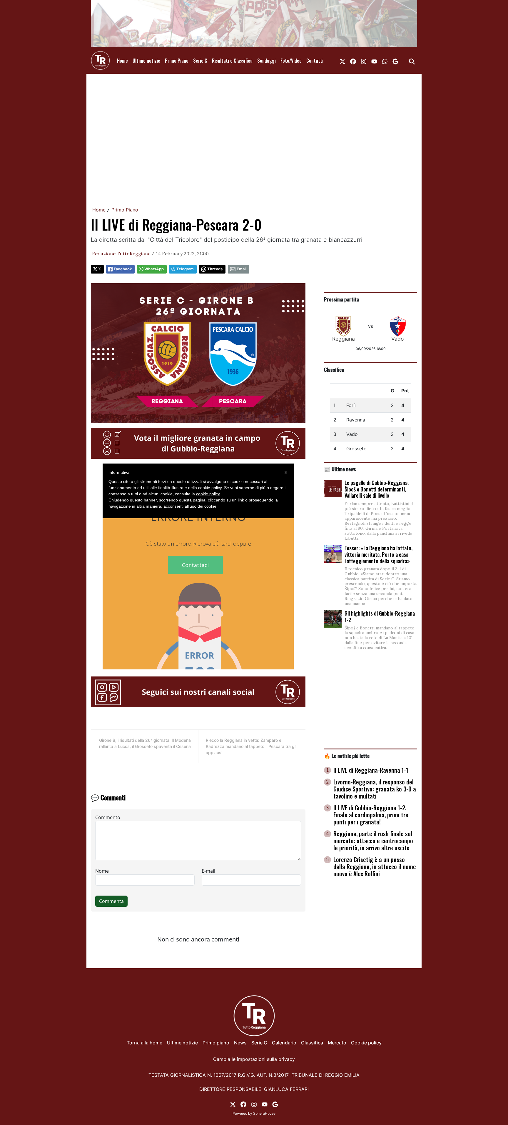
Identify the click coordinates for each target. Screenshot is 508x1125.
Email (241, 269)
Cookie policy (366, 1043)
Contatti (314, 60)
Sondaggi (266, 60)
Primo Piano (176, 60)
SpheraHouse (264, 1113)
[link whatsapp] (385, 60)
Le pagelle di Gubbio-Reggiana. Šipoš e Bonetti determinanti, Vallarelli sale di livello (377, 489)
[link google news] (395, 60)
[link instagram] (363, 60)
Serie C (200, 60)
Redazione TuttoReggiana (121, 253)
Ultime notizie (146, 60)
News (240, 1043)
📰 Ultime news (340, 469)
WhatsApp (154, 269)
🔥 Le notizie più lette (347, 755)
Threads (215, 269)
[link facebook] (353, 60)
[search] (412, 60)
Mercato (337, 1043)
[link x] (342, 60)
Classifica (334, 369)
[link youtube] (374, 60)
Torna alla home (144, 1043)
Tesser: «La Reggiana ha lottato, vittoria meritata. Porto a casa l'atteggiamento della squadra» (378, 554)
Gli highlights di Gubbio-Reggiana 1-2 (380, 616)
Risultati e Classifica (232, 60)
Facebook (123, 269)
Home (122, 60)
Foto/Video (291, 60)
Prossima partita (341, 299)
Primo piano (216, 1043)
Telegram (185, 269)
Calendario (284, 1043)
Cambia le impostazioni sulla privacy (254, 1059)
